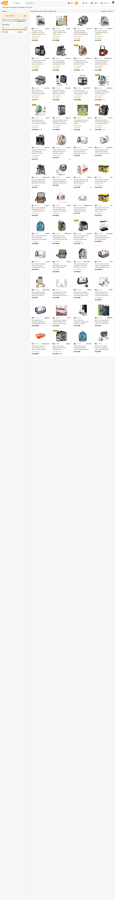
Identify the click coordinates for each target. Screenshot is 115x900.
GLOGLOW (89, 343)
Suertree (89, 28)
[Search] (76, 3)
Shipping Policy (21, 21)
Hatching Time (45, 343)
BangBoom (110, 147)
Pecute (111, 118)
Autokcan (89, 233)
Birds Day (67, 88)
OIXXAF (111, 289)
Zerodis (68, 261)
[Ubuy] (4, 3)
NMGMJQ (46, 318)
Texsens (47, 28)
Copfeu (68, 205)
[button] (85, 3)
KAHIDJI (89, 177)
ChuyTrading (45, 289)
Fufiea (68, 318)
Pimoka (68, 147)
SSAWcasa (89, 58)
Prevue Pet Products (87, 88)
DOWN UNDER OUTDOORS (108, 58)
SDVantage (109, 233)
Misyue (68, 28)
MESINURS (110, 318)
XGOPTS (68, 177)
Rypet (47, 118)
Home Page (5, 7)
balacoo (47, 205)
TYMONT (89, 289)
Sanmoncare (45, 177)
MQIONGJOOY (88, 205)
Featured (109, 11)
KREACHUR (67, 233)
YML (111, 177)
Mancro (68, 343)
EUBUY (47, 233)
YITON (90, 147)
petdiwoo (110, 28)
